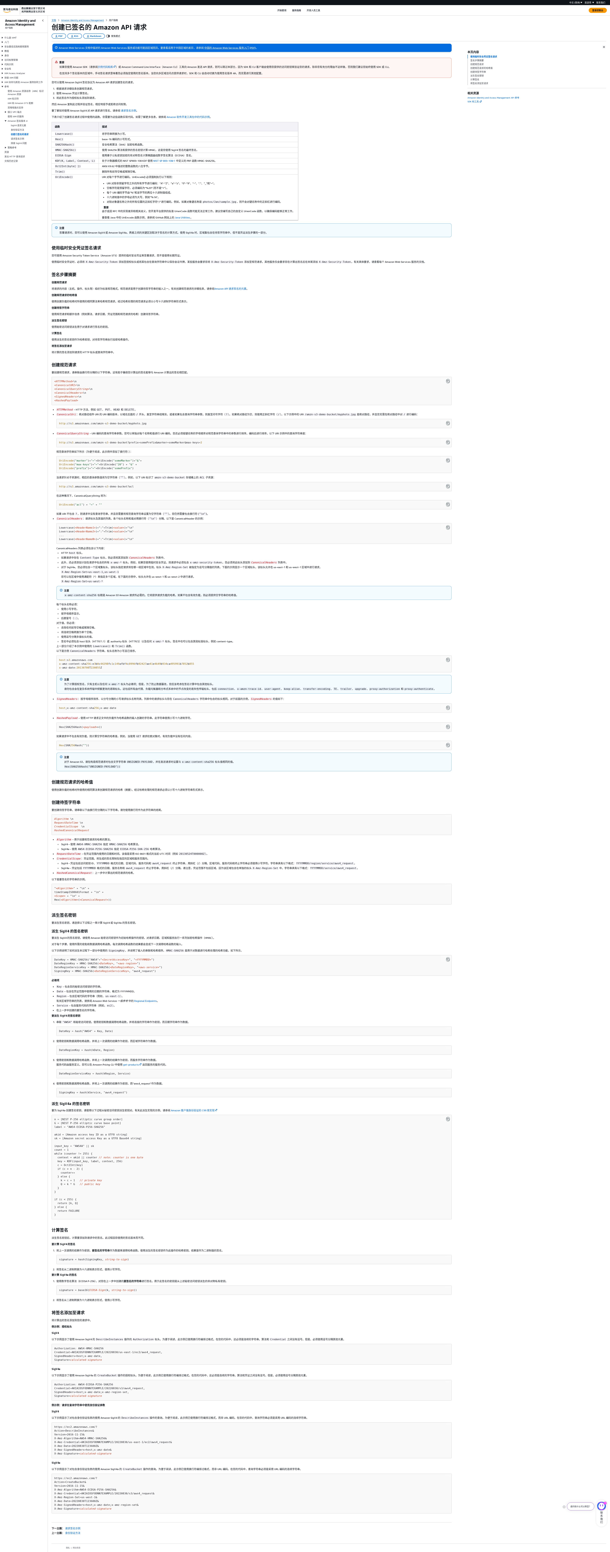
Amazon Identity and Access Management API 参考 (493, 97)
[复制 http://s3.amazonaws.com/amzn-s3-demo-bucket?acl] (448, 486)
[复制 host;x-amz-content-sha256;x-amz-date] (448, 708)
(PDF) (253, 47)
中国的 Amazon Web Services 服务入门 (226, 47)
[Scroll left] (275, 10)
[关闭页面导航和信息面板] (604, 47)
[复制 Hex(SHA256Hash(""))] (448, 745)
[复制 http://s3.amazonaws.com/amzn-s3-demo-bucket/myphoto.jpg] (448, 423)
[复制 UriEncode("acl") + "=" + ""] (448, 504)
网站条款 (76, 1548)
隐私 (68, 1548)
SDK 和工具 (473, 101)
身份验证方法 (72, 1533)
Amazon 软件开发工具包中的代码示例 (188, 117)
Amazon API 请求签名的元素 (230, 288)
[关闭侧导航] (43, 20)
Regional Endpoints (145, 1000)
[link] (113, 20)
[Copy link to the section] (49, 248)
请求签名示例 (128, 110)
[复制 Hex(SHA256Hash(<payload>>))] (448, 727)
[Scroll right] (323, 10)
